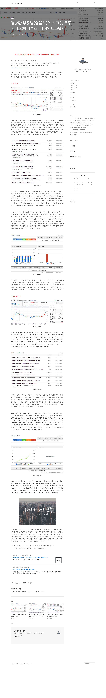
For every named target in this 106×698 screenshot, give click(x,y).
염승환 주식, (84, 127)
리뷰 (72, 98)
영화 (74, 100)
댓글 (12, 623)
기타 (74, 89)
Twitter (80, 156)
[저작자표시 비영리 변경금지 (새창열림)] (30, 583)
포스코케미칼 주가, (74, 118)
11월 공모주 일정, (74, 130)
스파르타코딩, (82, 130)
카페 (74, 102)
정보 (72, 92)
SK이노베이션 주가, (81, 125)
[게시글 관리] (19, 583)
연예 (72, 95)
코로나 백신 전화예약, (75, 127)
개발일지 (73, 107)
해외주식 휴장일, (85, 120)
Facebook (73, 156)
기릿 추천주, (73, 125)
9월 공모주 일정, (83, 118)
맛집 (74, 104)
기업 (74, 87)
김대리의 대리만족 (16, 3)
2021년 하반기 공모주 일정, (84, 123)
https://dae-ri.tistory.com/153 (20, 68)
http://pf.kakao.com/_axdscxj (21, 555)
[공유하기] (17, 583)
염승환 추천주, (89, 125)
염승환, (90, 132)
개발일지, (92, 120)
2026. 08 (82, 175)
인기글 (77, 140)
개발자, (86, 132)
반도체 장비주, (73, 134)
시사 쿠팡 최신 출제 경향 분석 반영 (24, 570)
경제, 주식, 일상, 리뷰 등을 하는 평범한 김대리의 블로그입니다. (29, 633)
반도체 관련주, (91, 118)
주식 (74, 85)
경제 (72, 83)
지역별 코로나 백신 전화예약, (77, 132)
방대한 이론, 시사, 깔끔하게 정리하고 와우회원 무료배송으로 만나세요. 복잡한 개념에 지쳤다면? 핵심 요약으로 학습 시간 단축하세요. (37, 573)
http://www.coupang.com (20, 567)
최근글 (72, 140)
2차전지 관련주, (74, 123)
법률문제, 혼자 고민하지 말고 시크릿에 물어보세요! (27, 560)
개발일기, (72, 120)
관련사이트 (87, 663)
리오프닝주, (78, 120)
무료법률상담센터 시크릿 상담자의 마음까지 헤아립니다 (30, 557)
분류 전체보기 (75, 80)
